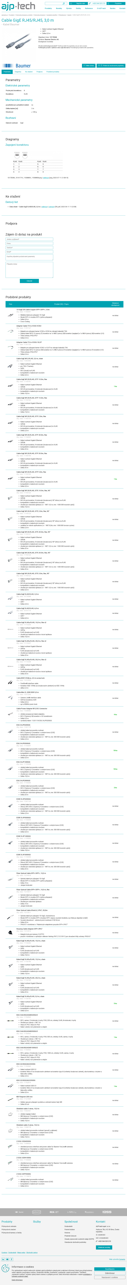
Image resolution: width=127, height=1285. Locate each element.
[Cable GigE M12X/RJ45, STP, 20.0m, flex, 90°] (10, 540)
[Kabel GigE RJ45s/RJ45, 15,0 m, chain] (10, 966)
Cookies (4, 1253)
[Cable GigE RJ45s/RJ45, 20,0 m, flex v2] (10, 648)
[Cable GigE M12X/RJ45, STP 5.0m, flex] (10, 479)
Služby (78, 8)
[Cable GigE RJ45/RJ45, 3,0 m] (19, 45)
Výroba (69, 8)
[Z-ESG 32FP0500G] (10, 1180)
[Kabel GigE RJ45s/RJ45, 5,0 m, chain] (10, 1003)
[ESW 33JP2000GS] (10, 862)
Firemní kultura (69, 1229)
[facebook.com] (11, 1259)
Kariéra (112, 8)
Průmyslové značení (9, 1229)
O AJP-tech (101, 8)
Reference (89, 8)
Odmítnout (109, 1273)
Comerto (122, 1259)
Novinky (59, 8)
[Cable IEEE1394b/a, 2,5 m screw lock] (10, 683)
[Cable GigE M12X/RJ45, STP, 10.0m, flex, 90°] (10, 499)
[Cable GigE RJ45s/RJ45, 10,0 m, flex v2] (10, 629)
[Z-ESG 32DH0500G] (10, 1147)
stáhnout (46, 178)
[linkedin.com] (3, 1259)
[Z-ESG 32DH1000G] (10, 1164)
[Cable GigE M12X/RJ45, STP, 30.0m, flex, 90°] (10, 561)
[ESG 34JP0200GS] (10, 732)
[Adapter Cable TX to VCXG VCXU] (10, 332)
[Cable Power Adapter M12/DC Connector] (10, 714)
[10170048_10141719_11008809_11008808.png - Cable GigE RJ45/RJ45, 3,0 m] (38, 163)
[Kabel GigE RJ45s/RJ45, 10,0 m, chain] (10, 948)
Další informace (17, 1280)
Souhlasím (109, 1269)
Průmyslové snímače (9, 1226)
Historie (67, 1233)
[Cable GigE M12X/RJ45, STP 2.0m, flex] (10, 423)
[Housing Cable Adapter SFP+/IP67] (10, 932)
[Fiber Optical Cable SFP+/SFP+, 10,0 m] (10, 879)
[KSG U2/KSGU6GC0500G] (10, 1086)
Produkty (48, 8)
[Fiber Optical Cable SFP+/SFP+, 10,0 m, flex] (10, 898)
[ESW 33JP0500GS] (10, 825)
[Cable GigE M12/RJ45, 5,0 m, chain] (10, 367)
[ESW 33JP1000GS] (10, 843)
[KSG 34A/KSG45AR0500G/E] (10, 1037)
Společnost (71, 1221)
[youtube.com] (7, 1259)
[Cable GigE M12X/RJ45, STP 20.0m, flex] (10, 442)
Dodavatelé (68, 1226)
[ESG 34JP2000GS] (10, 788)
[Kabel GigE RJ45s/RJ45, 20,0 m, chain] (10, 985)
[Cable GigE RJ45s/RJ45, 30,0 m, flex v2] (10, 666)
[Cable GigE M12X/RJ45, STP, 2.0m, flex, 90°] (10, 519)
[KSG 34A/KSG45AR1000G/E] (10, 1053)
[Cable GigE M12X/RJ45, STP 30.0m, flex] (10, 460)
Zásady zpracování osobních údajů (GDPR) (79, 1239)
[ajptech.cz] (18, 6)
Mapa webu (21, 1253)
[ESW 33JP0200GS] (10, 806)
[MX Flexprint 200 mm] (10, 1100)
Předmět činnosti (70, 1236)
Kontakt (122, 8)
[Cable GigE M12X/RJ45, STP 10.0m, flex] (10, 386)
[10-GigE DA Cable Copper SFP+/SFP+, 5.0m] (10, 316)
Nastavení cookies (110, 1277)
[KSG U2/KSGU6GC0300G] (10, 1070)
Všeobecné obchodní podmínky (75, 1242)
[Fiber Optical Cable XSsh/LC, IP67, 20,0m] (10, 917)
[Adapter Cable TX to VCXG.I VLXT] (10, 348)
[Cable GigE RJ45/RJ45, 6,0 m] (10, 613)
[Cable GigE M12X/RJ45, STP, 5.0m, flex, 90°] (10, 582)
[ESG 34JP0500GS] (10, 750)
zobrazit (51, 207)
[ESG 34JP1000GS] (10, 769)
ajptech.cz (5, 15)
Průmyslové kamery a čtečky (12, 1233)
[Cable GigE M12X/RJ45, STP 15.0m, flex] (10, 405)
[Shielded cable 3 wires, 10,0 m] (10, 1114)
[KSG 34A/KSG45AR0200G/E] (10, 1021)
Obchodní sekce (32, 1253)
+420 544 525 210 (104, 1241)
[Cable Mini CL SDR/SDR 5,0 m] (10, 698)
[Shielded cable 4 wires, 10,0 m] (10, 1131)
